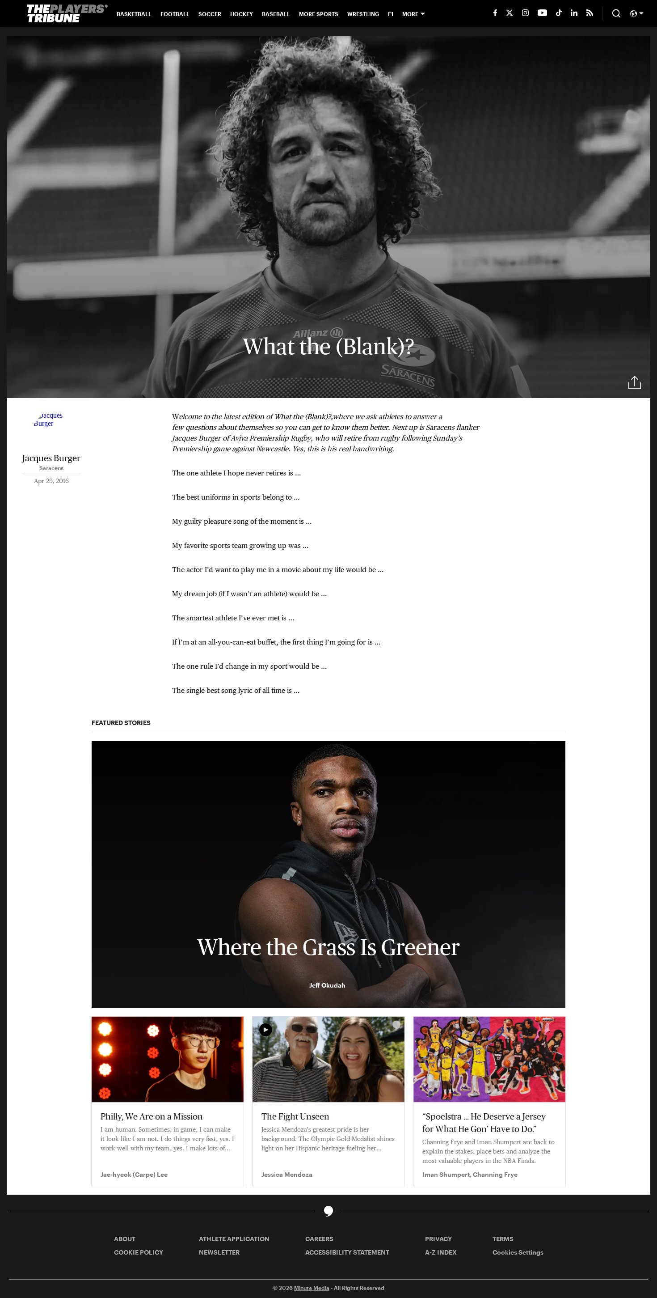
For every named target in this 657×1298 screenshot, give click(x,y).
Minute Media (311, 1288)
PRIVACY (438, 1239)
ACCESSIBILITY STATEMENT (347, 1252)
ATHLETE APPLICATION (234, 1239)
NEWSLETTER (219, 1252)
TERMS (503, 1239)
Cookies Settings (518, 1252)
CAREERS (319, 1239)
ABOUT (124, 1239)
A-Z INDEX (441, 1252)
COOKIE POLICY (138, 1252)
